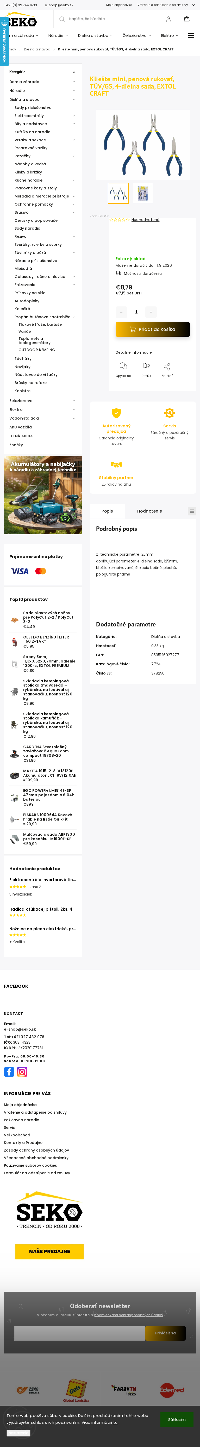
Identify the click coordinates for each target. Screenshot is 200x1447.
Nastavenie (18, 1433)
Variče (24, 331)
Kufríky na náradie (32, 132)
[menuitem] (23, 35)
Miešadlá (23, 268)
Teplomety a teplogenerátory (34, 341)
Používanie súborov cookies (30, 1165)
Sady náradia (27, 228)
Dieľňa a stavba (165, 636)
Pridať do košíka (157, 329)
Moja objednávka (119, 5)
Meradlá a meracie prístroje (42, 196)
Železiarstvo (21, 400)
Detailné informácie (134, 352)
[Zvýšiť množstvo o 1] (151, 312)
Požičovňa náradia (21, 1120)
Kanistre (22, 390)
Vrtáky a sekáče (30, 140)
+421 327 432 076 (27, 1036)
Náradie (17, 90)
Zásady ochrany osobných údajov (36, 1150)
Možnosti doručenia (143, 273)
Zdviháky (23, 358)
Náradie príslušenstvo (36, 260)
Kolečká (22, 308)
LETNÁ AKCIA (21, 436)
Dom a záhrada (24, 81)
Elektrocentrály (29, 115)
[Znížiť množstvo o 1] (121, 312)
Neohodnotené (145, 220)
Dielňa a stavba (24, 99)
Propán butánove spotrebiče (43, 316)
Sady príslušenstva (33, 107)
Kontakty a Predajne (23, 1142)
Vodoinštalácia (24, 418)
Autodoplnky (27, 301)
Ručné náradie (28, 180)
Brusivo (22, 212)
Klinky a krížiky (28, 172)
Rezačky (22, 156)
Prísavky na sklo (30, 292)
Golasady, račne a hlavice (40, 276)
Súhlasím (177, 1419)
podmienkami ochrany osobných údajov (128, 1315)
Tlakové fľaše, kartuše (40, 324)
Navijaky (22, 366)
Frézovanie (25, 284)
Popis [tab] (107, 511)
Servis (9, 1127)
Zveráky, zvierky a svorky (38, 244)
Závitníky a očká (30, 252)
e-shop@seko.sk (20, 1029)
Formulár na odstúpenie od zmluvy (37, 1173)
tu (115, 1422)
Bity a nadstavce (31, 123)
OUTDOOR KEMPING (36, 349)
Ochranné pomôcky (34, 204)
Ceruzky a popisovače (36, 220)
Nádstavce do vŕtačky (36, 374)
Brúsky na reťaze (31, 382)
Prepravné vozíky (31, 147)
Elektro (16, 409)
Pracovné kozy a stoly (36, 188)
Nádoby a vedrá (30, 164)
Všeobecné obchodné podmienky (36, 1157)
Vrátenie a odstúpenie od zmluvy (163, 5)
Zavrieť (180, 384)
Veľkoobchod (17, 1135)
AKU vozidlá (20, 427)
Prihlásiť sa (165, 1333)
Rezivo (21, 236)
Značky (16, 445)
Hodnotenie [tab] (149, 511)
